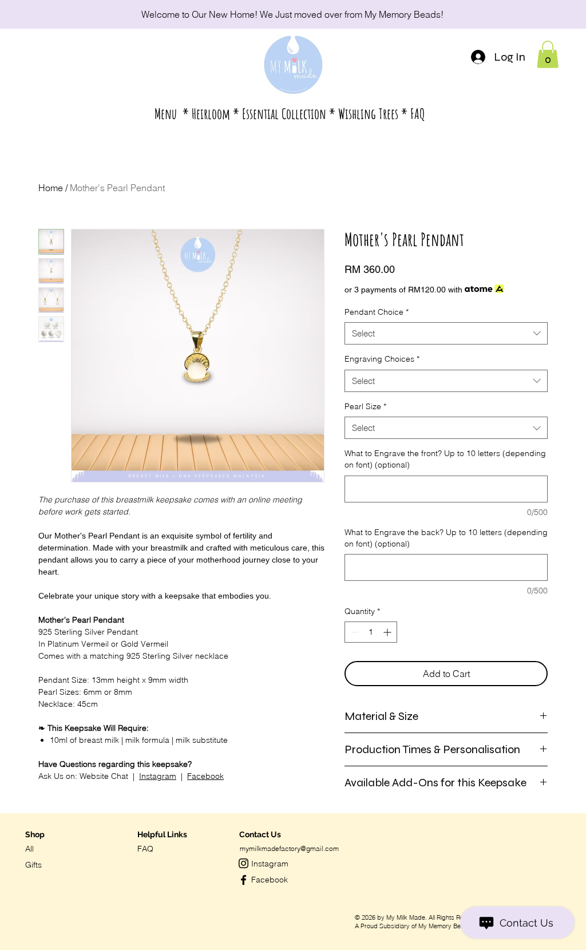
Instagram (157, 776)
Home (50, 187)
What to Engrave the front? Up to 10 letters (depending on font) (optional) (445, 459)
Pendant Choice (377, 312)
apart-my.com (446, 834)
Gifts (33, 865)
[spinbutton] (371, 632)
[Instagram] (243, 863)
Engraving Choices (382, 359)
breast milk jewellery (374, 828)
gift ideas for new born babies (382, 875)
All (29, 849)
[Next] (526, 14)
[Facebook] (243, 879)
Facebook (205, 776)
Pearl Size (365, 406)
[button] (290, 113)
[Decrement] (353, 632)
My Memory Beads (403, 14)
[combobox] (446, 333)
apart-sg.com (437, 876)
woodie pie (444, 827)
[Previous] (60, 14)
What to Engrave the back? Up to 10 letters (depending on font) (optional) (446, 538)
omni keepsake (447, 823)
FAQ (145, 849)
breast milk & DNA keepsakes (382, 823)
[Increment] (388, 632)
